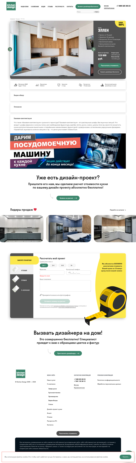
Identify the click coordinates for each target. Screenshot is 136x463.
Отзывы (50, 6)
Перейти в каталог (117, 210)
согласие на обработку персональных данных (66, 306)
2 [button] (42, 77)
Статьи (50, 404)
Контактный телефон (73, 269)
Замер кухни (52, 389)
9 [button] (61, 77)
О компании (35, 6)
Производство (53, 396)
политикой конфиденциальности (67, 307)
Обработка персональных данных (109, 384)
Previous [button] (10, 49)
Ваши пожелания (45, 279)
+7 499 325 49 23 (123, 6)
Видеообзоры (53, 400)
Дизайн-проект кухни (54, 409)
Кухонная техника (54, 393)
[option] (51, 48)
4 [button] (48, 77)
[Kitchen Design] (12, 6)
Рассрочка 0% (59, 6)
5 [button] (50, 77)
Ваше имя (43, 269)
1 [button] (39, 77)
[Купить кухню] (22, 374)
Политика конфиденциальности (108, 380)
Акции (43, 6)
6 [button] (53, 77)
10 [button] (64, 77)
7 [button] (56, 77)
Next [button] (94, 49)
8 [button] (59, 77)
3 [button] (45, 77)
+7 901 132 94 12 (79, 381)
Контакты (70, 6)
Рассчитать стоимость (68, 433)
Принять (125, 457)
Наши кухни (24, 6)
